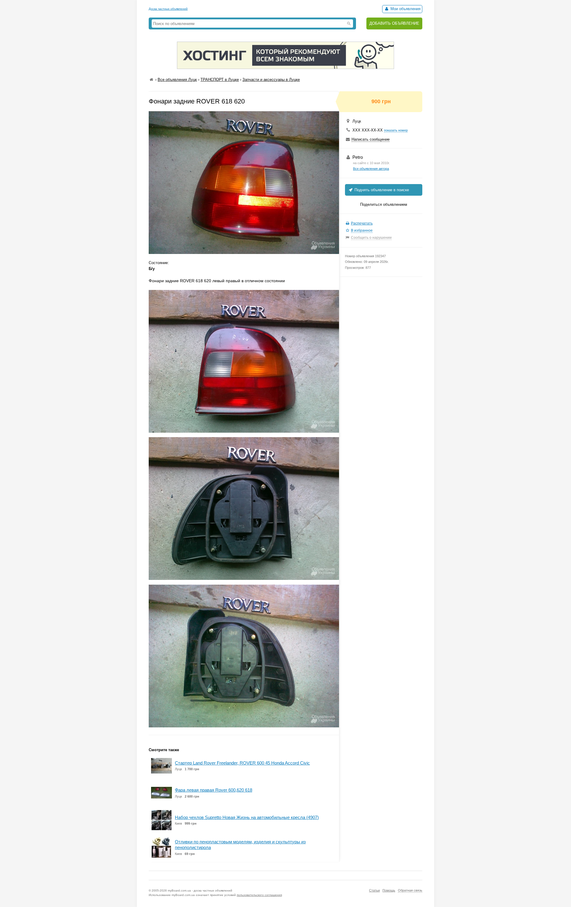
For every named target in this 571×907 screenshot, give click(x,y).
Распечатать (362, 223)
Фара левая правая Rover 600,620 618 (213, 790)
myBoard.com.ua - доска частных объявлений (200, 890)
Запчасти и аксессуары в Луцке (271, 79)
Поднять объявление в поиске (381, 190)
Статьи (374, 890)
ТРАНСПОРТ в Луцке (219, 79)
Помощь (388, 890)
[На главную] (151, 79)
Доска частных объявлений (168, 8)
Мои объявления (405, 9)
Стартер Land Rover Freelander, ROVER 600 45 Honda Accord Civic (242, 762)
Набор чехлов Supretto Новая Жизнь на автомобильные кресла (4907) (247, 817)
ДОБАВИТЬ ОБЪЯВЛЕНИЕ (394, 23)
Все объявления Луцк (177, 79)
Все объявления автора (371, 168)
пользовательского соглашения (259, 895)
